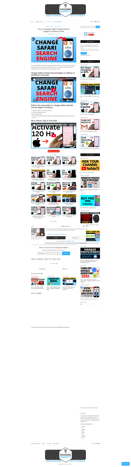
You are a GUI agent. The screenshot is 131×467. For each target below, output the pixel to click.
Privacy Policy (83, 413)
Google (46, 259)
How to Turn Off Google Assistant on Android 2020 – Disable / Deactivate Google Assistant (90, 281)
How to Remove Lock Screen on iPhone (89, 407)
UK (82, 427)
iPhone (51, 26)
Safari (59, 259)
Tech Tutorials (48, 21)
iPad (50, 259)
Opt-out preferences (60, 240)
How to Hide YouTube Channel (87, 172)
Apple (47, 26)
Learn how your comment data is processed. (59, 327)
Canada (83, 429)
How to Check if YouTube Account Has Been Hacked (37, 287)
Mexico (83, 432)
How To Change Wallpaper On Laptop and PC (89, 97)
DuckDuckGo (40, 259)
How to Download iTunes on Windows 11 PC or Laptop (69, 288)
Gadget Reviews (39, 21)
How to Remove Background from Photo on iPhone (90, 190)
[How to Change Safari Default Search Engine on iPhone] (38, 232)
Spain (83, 430)
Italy (83, 433)
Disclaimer (49, 443)
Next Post (65, 268)
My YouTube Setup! (57, 21)
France (83, 435)
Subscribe (66, 253)
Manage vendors (51, 234)
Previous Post (42, 268)
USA (83, 438)
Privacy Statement (68, 240)
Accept (56, 237)
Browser (33, 259)
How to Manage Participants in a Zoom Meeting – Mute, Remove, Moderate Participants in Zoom (88, 261)
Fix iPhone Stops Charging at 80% (88, 79)
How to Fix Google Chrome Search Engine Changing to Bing (53, 288)
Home (32, 21)
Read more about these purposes (61, 234)
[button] (84, 226)
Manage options (75, 237)
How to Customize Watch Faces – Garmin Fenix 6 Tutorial (89, 225)
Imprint (73, 240)
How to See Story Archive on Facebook (88, 299)
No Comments (57, 34)
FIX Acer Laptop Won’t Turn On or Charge (89, 243)
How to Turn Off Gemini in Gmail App (88, 131)
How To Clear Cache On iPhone (87, 114)
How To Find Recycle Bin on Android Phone (89, 148)
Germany (83, 436)
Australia (83, 426)
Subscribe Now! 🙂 (54, 151)
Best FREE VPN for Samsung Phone (88, 207)
